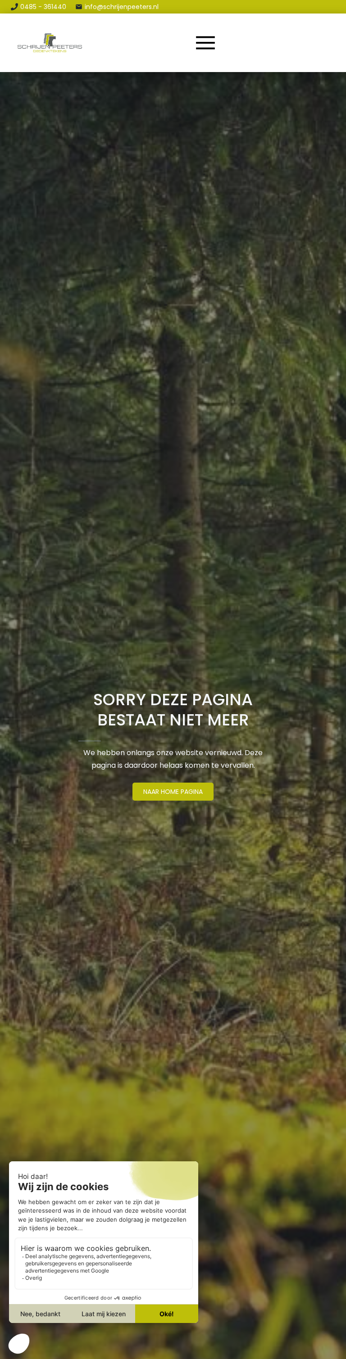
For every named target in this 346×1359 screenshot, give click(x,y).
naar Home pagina (173, 791)
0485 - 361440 (43, 6)
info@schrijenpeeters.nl (122, 6)
